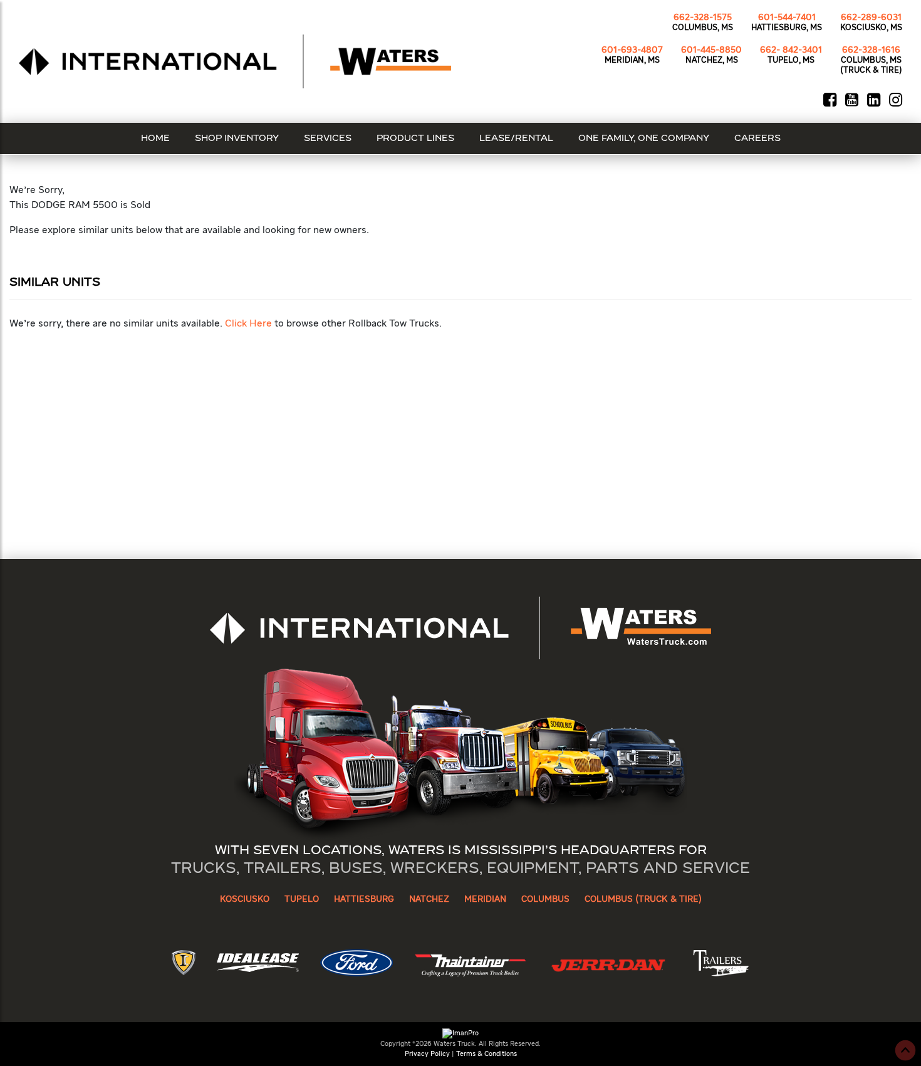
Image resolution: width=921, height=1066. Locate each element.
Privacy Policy (427, 1053)
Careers (757, 138)
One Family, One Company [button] (643, 138)
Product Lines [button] (415, 138)
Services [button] (327, 138)
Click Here (248, 324)
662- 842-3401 (791, 50)
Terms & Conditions (486, 1053)
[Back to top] (905, 1050)
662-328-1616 (871, 50)
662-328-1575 (703, 17)
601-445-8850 (711, 50)
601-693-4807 (632, 50)
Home (155, 138)
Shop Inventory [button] (237, 138)
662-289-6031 (871, 17)
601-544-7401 (787, 17)
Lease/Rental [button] (516, 138)
